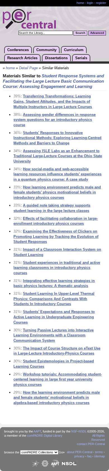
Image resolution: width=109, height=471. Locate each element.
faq (89, 456)
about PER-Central (79, 452)
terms (99, 452)
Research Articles (22, 58)
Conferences (18, 50)
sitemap (99, 456)
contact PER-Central (91, 444)
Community (46, 50)
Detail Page (28, 68)
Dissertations (56, 58)
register (101, 2)
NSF (74, 431)
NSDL (83, 431)
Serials (81, 58)
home (80, 2)
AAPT (37, 431)
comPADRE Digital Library (44, 435)
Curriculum (74, 50)
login (90, 2)
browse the (11, 452)
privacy (79, 456)
